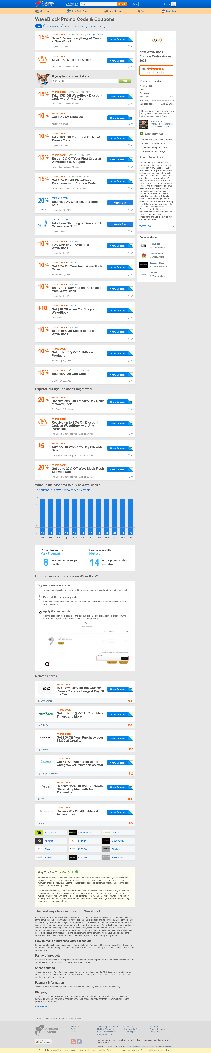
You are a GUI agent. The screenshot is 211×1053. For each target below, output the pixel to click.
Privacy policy (148, 1047)
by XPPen (42, 823)
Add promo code (104, 1034)
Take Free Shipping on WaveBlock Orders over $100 (77, 224)
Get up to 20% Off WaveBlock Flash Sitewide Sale (78, 470)
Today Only (155, 1032)
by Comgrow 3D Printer (48, 773)
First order (80, 26)
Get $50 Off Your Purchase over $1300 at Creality (80, 739)
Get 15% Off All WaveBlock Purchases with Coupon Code (74, 181)
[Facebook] (79, 1041)
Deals (66, 26)
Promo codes (52, 26)
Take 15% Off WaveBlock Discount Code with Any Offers (77, 97)
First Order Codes (80, 11)
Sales (143, 11)
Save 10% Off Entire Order (71, 60)
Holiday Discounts (105, 1029)
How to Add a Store (132, 1029)
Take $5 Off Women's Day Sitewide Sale (77, 448)
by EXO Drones (45, 701)
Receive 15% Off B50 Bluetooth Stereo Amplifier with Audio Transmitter (80, 789)
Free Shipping (115, 11)
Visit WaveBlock (42, 1007)
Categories (45, 11)
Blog (135, 4)
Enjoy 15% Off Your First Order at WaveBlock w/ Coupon (76, 160)
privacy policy (163, 1050)
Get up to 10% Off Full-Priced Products (73, 354)
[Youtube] (73, 1041)
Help (73, 1032)
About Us (75, 1026)
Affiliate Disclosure (163, 1047)
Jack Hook (74, 241)
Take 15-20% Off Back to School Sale (75, 203)
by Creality (43, 749)
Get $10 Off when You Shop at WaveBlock (74, 310)
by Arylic (42, 799)
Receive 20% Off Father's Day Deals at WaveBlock (78, 402)
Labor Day (171, 11)
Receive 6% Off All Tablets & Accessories (77, 812)
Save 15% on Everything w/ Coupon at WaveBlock (78, 39)
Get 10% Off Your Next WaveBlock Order (77, 267)
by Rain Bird (43, 725)
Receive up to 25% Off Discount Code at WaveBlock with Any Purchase (75, 426)
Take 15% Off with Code (69, 374)
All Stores (154, 1026)
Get (125, 81)
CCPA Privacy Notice (106, 1032)
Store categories (157, 1029)
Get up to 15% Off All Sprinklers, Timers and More (80, 715)
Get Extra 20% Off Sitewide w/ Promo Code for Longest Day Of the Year (80, 691)
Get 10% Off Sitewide (67, 117)
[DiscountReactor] (44, 4)
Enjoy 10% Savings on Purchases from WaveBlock (76, 289)
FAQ (73, 1029)
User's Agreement (133, 1047)
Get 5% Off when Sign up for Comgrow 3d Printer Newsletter (80, 763)
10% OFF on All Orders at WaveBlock (70, 246)
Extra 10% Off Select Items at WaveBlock (73, 332)
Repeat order (97, 26)
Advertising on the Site (107, 1026)
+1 (132, 46)
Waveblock (145, 226)
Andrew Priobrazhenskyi (162, 124)
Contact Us (128, 1026)
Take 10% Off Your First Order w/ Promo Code (76, 138)
